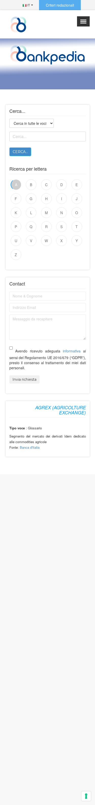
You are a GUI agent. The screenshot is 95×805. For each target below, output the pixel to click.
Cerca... (20, 151)
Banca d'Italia (30, 447)
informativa (72, 350)
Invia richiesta (24, 379)
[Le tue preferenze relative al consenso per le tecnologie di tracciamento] (86, 796)
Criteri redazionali (60, 5)
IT (28, 5)
